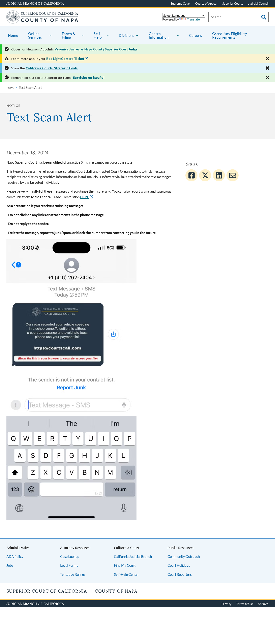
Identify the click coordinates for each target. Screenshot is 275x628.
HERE (84, 197)
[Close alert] (267, 58)
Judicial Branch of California (35, 3)
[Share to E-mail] (232, 175)
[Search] (264, 17)
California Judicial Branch (133, 556)
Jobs (9, 565)
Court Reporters (179, 574)
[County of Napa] (42, 21)
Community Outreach (183, 556)
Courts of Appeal (206, 3)
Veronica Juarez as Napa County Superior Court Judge (96, 49)
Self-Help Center (126, 574)
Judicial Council (258, 3)
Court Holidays (178, 565)
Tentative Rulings (72, 574)
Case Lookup (69, 556)
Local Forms (69, 565)
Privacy (226, 603)
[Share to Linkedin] (219, 175)
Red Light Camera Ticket (65, 59)
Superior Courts (232, 3)
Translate (193, 19)
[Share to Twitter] (205, 175)
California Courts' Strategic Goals (52, 68)
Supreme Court (180, 3)
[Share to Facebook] (191, 175)
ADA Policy (14, 556)
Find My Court (124, 565)
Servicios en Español (88, 77)
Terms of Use (244, 603)
